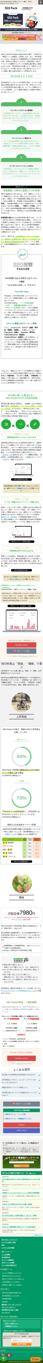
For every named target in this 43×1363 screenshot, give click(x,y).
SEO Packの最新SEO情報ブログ (11, 1292)
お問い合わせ (21, 1130)
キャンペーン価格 (21, 919)
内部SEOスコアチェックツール (11, 1276)
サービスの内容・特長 (9, 1242)
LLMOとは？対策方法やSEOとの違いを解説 (17, 1204)
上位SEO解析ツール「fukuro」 (11, 1282)
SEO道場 (4, 1301)
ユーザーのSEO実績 (8, 1248)
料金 (3, 1245)
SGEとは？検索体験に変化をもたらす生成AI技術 (18, 1227)
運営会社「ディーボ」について (11, 1304)
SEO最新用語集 (6, 1298)
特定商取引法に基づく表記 (10, 1310)
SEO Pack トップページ (9, 1240)
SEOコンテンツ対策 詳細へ (21, 541)
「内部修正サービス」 (11, 1326)
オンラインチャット (11, 991)
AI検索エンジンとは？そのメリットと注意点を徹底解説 (21, 1193)
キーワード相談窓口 (8, 1260)
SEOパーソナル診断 (22, 651)
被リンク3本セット (15, 579)
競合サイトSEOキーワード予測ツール (13, 1279)
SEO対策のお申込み (21, 645)
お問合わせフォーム (27, 991)
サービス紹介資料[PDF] (9, 1265)
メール (26, 1063)
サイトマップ (6, 1312)
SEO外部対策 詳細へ (21, 570)
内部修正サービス (22, 488)
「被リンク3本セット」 (11, 1323)
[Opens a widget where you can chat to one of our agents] (35, 1359)
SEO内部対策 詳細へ (21, 479)
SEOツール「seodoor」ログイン (14, 1331)
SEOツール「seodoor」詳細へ (21, 606)
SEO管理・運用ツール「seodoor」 (12, 1285)
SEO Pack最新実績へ (21, 861)
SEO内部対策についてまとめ (10, 1295)
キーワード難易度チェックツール (12, 1273)
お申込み (21, 1125)
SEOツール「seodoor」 (9, 517)
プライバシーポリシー (9, 1307)
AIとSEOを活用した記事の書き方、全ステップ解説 (19, 1215)
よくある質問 (6, 1254)
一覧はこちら (32, 1173)
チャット (25, 656)
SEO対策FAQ (6, 1257)
